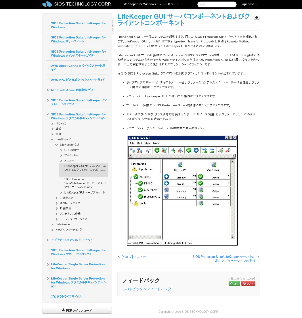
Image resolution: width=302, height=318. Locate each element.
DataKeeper (63, 224)
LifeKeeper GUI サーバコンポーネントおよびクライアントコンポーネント (85, 170)
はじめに (60, 123)
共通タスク (66, 197)
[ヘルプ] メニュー (134, 257)
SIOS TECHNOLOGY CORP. (82, 4)
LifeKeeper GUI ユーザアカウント (84, 192)
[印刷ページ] (257, 17)
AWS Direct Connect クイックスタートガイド (78, 67)
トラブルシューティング (68, 229)
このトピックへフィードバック (146, 288)
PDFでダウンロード (78, 310)
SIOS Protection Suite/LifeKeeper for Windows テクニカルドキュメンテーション (78, 116)
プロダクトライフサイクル (66, 296)
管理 (58, 134)
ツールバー (71, 155)
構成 (58, 128)
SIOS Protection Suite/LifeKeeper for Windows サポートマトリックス (78, 252)
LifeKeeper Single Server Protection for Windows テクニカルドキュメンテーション (78, 282)
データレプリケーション (73, 219)
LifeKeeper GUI (70, 144)
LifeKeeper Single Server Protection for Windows (78, 266)
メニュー (69, 160)
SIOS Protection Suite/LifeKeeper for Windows (78, 25)
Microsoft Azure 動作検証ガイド (73, 90)
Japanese (248, 4)
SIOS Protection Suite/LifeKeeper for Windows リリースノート (78, 39)
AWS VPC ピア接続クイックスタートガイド (78, 80)
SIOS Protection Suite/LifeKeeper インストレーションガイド (79, 102)
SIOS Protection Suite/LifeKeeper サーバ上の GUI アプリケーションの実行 (85, 183)
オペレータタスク (70, 203)
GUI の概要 (71, 150)
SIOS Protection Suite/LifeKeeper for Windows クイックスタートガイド (78, 53)
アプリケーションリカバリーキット (72, 240)
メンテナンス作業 (70, 213)
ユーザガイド (63, 139)
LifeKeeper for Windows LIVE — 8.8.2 (149, 4)
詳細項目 (65, 208)
